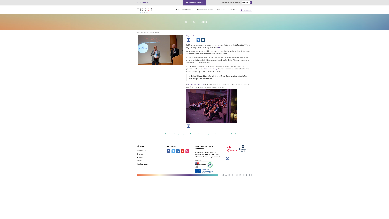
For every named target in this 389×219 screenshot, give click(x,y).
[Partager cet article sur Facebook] (189, 40)
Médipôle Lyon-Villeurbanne (184, 10)
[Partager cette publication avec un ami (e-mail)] (203, 40)
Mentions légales (142, 164)
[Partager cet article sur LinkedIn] (199, 40)
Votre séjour (221, 10)
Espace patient (247, 10)
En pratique (233, 10)
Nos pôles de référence (205, 10)
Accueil (138, 32)
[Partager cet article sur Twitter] (194, 40)
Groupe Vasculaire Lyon (196, 84)
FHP (219, 47)
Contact (237, 3)
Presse (232, 3)
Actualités (140, 157)
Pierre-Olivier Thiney (210, 69)
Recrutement (225, 3)
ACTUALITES (145, 32)
